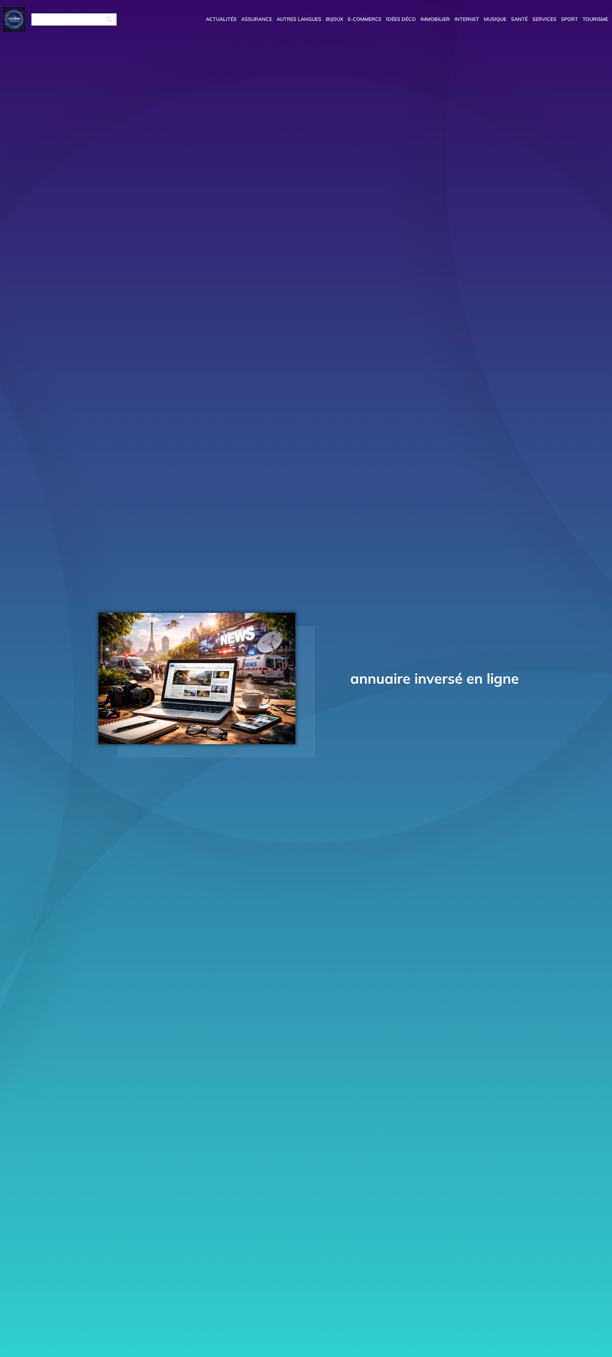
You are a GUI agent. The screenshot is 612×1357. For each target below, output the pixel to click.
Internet (466, 19)
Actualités (221, 19)
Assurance (256, 19)
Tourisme (595, 19)
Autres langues (299, 19)
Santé (519, 19)
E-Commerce (364, 19)
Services (544, 19)
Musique (495, 19)
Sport (569, 19)
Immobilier (435, 19)
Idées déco (401, 19)
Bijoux (334, 19)
